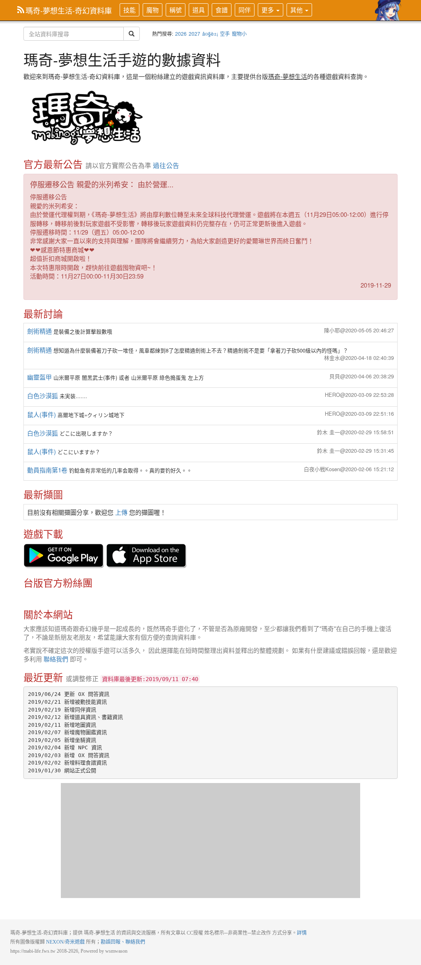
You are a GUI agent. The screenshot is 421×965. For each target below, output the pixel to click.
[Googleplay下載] (63, 555)
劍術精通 (39, 331)
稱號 (175, 9)
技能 (129, 9)
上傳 (121, 512)
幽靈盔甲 (39, 377)
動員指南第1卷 (47, 469)
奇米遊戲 (75, 942)
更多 (268, 9)
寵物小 (239, 33)
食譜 (221, 9)
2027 (194, 33)
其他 (297, 9)
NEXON (55, 942)
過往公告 (166, 165)
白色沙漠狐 (42, 395)
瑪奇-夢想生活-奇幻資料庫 (68, 10)
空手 (225, 33)
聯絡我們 (56, 658)
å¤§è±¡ (210, 33)
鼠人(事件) (41, 414)
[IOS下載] (146, 555)
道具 (198, 9)
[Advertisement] (210, 840)
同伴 (244, 9)
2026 (181, 33)
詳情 (302, 933)
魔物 (152, 9)
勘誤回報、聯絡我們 (123, 942)
